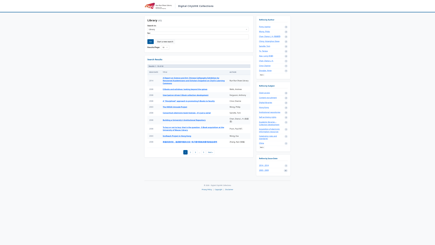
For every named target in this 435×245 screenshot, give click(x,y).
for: (149, 33)
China (261, 143)
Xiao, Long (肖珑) (266, 56)
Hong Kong (264, 107)
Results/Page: (153, 47)
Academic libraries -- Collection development (269, 123)
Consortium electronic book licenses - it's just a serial (187, 113)
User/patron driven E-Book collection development (185, 95)
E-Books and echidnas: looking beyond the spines (185, 89)
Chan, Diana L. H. (266, 61)
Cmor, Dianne (265, 65)
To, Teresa (263, 51)
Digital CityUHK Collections (196, 6)
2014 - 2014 (264, 165)
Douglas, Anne (265, 70)
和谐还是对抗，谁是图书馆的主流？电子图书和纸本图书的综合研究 (190, 142)
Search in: (151, 25)
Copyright (219, 189)
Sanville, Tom (264, 46)
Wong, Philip (264, 31)
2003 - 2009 (264, 170)
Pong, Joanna (264, 26)
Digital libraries (265, 102)
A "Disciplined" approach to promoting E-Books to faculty (189, 101)
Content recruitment (268, 97)
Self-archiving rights (267, 117)
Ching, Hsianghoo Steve (269, 41)
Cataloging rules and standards (268, 137)
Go (150, 41)
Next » (210, 152)
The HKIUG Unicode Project (175, 107)
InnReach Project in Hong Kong (177, 136)
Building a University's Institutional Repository (184, 120)
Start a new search (165, 41)
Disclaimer (229, 189)
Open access (264, 93)
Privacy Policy (207, 189)
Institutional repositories (269, 112)
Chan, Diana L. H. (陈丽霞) (269, 36)
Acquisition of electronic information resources (269, 130)
